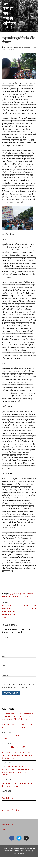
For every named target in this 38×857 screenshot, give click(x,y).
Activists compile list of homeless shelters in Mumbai (18, 737)
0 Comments (9, 49)
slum (26, 596)
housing (18, 594)
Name (4, 656)
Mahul (24, 594)
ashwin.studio (19, 853)
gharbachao (7, 47)
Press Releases (7, 798)
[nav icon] (32, 16)
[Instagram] (26, 838)
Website (5, 675)
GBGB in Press (31, 47)
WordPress (10, 851)
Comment (6, 637)
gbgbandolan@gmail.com (11, 810)
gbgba (12, 594)
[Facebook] (11, 838)
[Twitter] (19, 838)
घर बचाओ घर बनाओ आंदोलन (10, 13)
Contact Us (6, 803)
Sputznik (20, 851)
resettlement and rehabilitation (13, 596)
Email (4, 665)
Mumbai (30, 594)
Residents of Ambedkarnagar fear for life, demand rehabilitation (17, 784)
